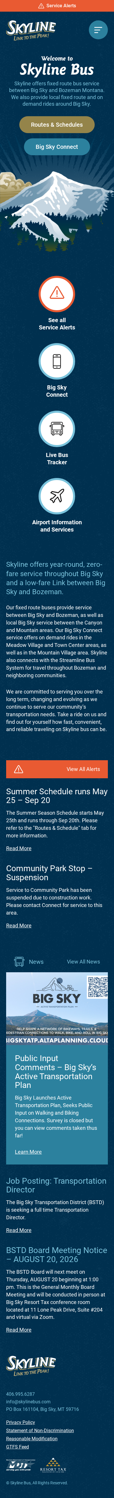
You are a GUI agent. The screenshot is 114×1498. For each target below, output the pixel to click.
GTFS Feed (17, 1447)
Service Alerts (61, 5)
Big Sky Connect (57, 146)
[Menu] (98, 29)
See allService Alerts (57, 324)
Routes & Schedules (57, 124)
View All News (83, 962)
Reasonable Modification (32, 1438)
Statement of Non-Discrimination (40, 1430)
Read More (19, 848)
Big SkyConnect (57, 391)
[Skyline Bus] (31, 30)
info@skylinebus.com (28, 1402)
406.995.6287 (20, 1394)
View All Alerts (83, 769)
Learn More (28, 1152)
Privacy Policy (20, 1422)
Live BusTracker (57, 458)
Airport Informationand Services (57, 526)
